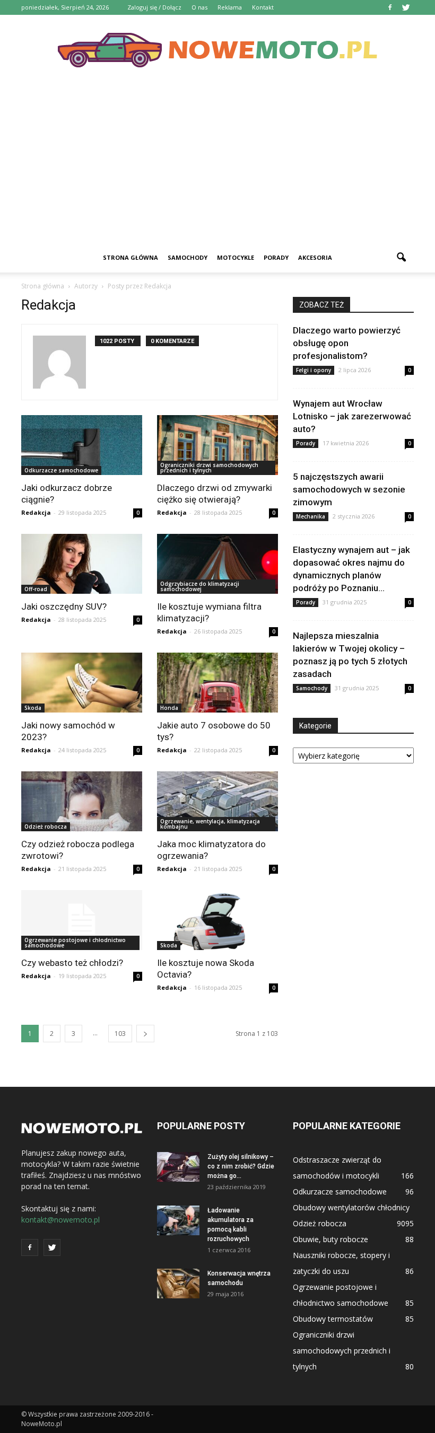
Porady (276, 257)
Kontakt (263, 7)
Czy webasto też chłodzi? (72, 962)
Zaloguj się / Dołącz (154, 7)
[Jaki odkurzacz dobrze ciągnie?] (81, 445)
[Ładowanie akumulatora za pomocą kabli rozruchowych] (178, 1220)
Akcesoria (315, 257)
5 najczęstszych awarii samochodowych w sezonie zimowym (349, 489)
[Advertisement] (217, 163)
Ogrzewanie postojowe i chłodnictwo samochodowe (75, 942)
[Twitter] (406, 7)
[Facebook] (390, 7)
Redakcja (36, 512)
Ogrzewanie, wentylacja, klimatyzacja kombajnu (210, 823)
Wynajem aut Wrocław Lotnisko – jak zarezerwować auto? (352, 416)
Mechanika (310, 516)
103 (120, 1033)
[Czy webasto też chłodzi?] (81, 920)
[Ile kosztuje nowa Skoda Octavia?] (217, 920)
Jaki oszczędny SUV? (64, 606)
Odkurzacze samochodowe (61, 470)
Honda (169, 707)
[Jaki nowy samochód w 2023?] (81, 683)
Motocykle (235, 257)
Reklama (230, 7)
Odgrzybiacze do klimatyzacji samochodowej (199, 586)
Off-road (35, 589)
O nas (199, 7)
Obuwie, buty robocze (330, 1239)
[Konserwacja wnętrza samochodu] (178, 1283)
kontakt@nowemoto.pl (60, 1220)
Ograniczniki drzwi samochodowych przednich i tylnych (209, 467)
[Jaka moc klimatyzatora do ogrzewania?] (217, 801)
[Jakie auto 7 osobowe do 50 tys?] (217, 683)
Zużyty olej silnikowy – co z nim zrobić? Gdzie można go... (240, 1166)
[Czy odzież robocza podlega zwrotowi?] (81, 801)
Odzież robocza (45, 826)
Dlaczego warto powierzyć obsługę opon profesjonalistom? (347, 343)
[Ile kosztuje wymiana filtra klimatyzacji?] (217, 564)
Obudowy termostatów (333, 1319)
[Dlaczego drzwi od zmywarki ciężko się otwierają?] (217, 445)
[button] (401, 257)
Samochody (187, 257)
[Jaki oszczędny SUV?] (81, 564)
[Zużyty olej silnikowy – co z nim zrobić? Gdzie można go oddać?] (178, 1167)
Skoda (32, 707)
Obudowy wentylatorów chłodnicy (351, 1207)
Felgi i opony (313, 370)
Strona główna (130, 257)
